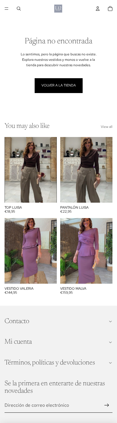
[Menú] (6, 8)
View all (106, 126)
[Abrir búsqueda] (18, 8)
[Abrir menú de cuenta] (97, 8)
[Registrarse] (106, 405)
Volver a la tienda (58, 85)
